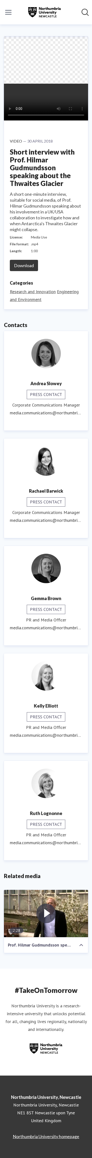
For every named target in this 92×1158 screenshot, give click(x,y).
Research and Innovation (33, 291)
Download (24, 265)
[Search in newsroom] (85, 12)
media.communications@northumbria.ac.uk (46, 413)
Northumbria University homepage (46, 1136)
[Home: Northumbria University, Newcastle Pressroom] (44, 12)
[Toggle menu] (8, 12)
